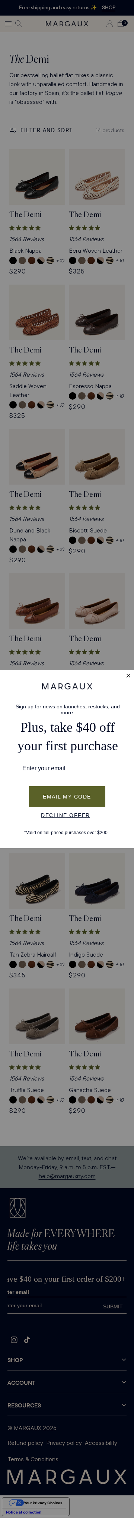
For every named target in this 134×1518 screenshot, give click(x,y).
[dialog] (67, 759)
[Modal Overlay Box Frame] (67, 759)
